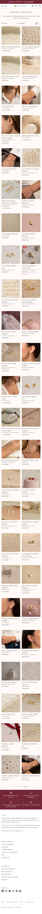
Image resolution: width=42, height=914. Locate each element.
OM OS (21, 902)
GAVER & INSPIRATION (12, 902)
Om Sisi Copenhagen (8, 844)
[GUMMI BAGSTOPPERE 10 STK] (31, 732)
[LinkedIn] (20, 891)
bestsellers (31, 16)
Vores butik (5, 847)
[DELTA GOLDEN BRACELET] (31, 95)
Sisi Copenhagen (9, 907)
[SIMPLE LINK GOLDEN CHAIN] (11, 35)
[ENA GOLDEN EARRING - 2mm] (31, 385)
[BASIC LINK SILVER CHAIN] (31, 449)
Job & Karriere (6, 858)
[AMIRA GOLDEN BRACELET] (11, 449)
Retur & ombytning (7, 871)
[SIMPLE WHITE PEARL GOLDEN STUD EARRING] (11, 189)
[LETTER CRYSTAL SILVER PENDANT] (11, 542)
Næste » (26, 787)
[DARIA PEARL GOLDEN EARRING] (11, 352)
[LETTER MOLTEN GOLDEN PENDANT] (11, 288)
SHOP (3, 902)
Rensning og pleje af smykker (10, 877)
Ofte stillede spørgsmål (8, 869)
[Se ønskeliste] (36, 6)
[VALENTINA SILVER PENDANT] (11, 732)
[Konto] (32, 6)
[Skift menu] (2, 6)
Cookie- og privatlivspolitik (9, 852)
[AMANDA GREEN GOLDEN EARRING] (31, 639)
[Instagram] (6, 891)
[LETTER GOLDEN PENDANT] (31, 35)
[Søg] (6, 6)
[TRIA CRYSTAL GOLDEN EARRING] (11, 510)
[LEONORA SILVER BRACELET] (31, 764)
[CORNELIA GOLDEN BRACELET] (31, 189)
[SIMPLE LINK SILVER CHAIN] (31, 124)
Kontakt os (5, 880)
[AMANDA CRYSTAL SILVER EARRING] (11, 607)
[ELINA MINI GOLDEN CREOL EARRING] (31, 417)
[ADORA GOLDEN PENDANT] (31, 607)
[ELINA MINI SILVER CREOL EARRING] (11, 574)
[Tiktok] (13, 891)
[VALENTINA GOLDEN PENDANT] (31, 222)
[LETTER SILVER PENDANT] (11, 222)
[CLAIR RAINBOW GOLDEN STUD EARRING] (31, 542)
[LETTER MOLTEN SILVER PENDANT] (31, 671)
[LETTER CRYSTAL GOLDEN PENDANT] (31, 157)
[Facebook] (3, 891)
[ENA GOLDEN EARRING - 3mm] (11, 254)
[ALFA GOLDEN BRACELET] (31, 65)
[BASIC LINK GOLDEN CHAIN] (11, 65)
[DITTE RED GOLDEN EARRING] (31, 478)
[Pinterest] (17, 891)
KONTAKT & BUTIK (30, 902)
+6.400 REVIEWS (29, 2)
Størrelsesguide (6, 874)
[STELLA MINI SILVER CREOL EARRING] (11, 478)
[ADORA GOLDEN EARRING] (31, 320)
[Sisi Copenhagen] (20, 6)
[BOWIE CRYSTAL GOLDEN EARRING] (31, 510)
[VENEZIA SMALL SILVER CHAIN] (11, 385)
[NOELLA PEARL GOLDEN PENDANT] (31, 574)
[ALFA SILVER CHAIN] (11, 95)
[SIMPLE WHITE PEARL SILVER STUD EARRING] (11, 417)
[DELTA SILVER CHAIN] (11, 703)
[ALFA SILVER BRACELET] (11, 157)
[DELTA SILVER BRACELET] (11, 639)
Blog (3, 855)
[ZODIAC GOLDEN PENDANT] (11, 764)
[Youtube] (10, 891)
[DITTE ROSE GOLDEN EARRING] (11, 320)
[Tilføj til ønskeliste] (18, 28)
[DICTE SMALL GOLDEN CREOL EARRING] (31, 288)
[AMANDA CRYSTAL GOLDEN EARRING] (31, 352)
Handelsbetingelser (7, 850)
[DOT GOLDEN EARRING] (11, 671)
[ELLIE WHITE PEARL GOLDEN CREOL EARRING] (11, 124)
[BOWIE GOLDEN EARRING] (31, 703)
